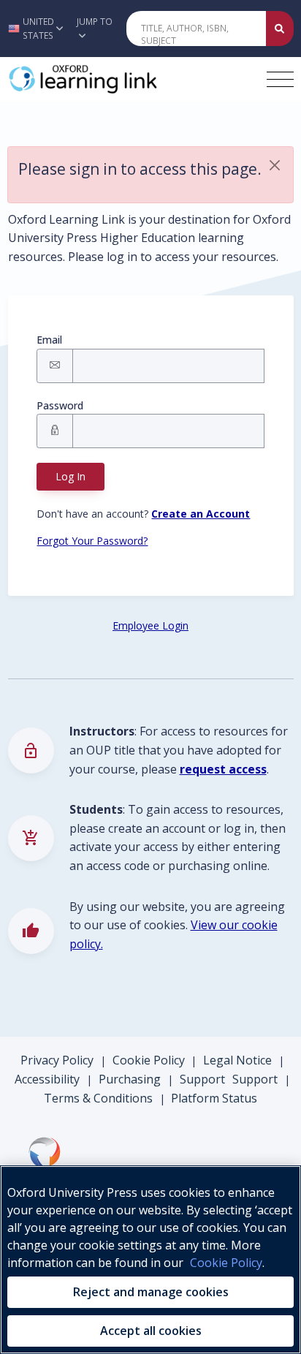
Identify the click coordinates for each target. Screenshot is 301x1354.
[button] (34, 28)
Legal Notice (237, 1060)
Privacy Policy (57, 1060)
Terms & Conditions (98, 1098)
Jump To (95, 21)
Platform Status (214, 1098)
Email (49, 340)
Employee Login (150, 625)
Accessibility (47, 1079)
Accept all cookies (151, 1331)
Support (202, 1079)
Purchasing (130, 1079)
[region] (150, 1259)
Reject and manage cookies (151, 1292)
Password (60, 405)
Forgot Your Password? (92, 541)
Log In (70, 476)
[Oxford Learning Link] (117, 79)
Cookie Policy (149, 1060)
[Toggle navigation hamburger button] (280, 79)
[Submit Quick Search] (280, 28)
